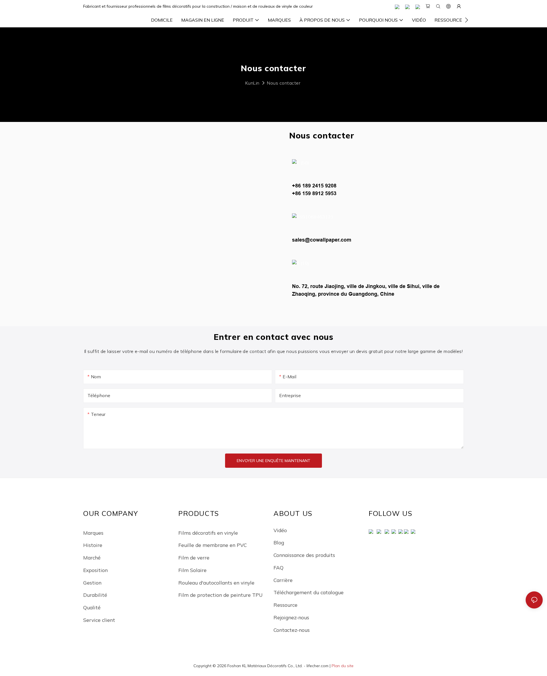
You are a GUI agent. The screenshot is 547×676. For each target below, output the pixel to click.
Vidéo (280, 530)
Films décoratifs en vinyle (208, 533)
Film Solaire (192, 570)
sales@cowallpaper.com (321, 240)
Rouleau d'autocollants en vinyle (216, 582)
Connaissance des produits (304, 555)
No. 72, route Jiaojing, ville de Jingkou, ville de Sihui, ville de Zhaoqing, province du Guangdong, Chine (366, 290)
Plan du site (343, 665)
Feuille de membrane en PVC (212, 545)
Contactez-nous (292, 630)
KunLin (252, 83)
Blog (279, 542)
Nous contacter (283, 83)
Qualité (92, 607)
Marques (93, 533)
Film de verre (193, 557)
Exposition (95, 570)
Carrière (283, 580)
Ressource (285, 605)
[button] (466, 20)
